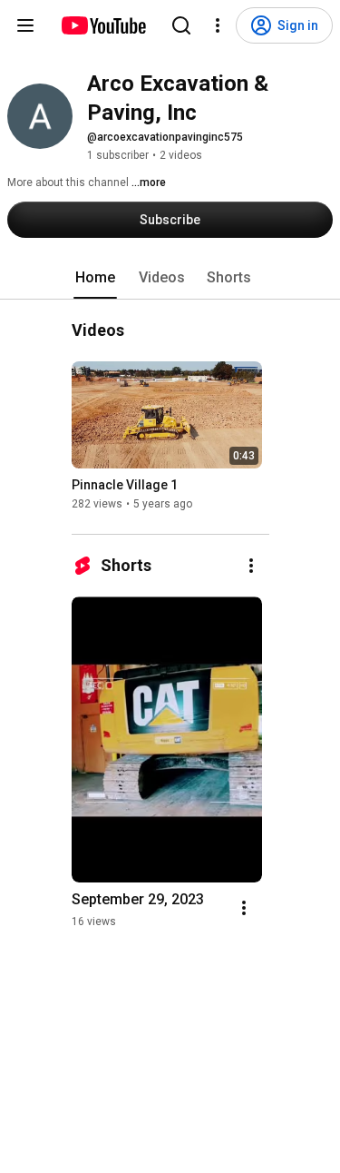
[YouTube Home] (103, 25)
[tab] (95, 278)
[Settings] (217, 25)
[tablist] (170, 278)
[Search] (181, 25)
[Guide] (25, 25)
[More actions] (251, 565)
